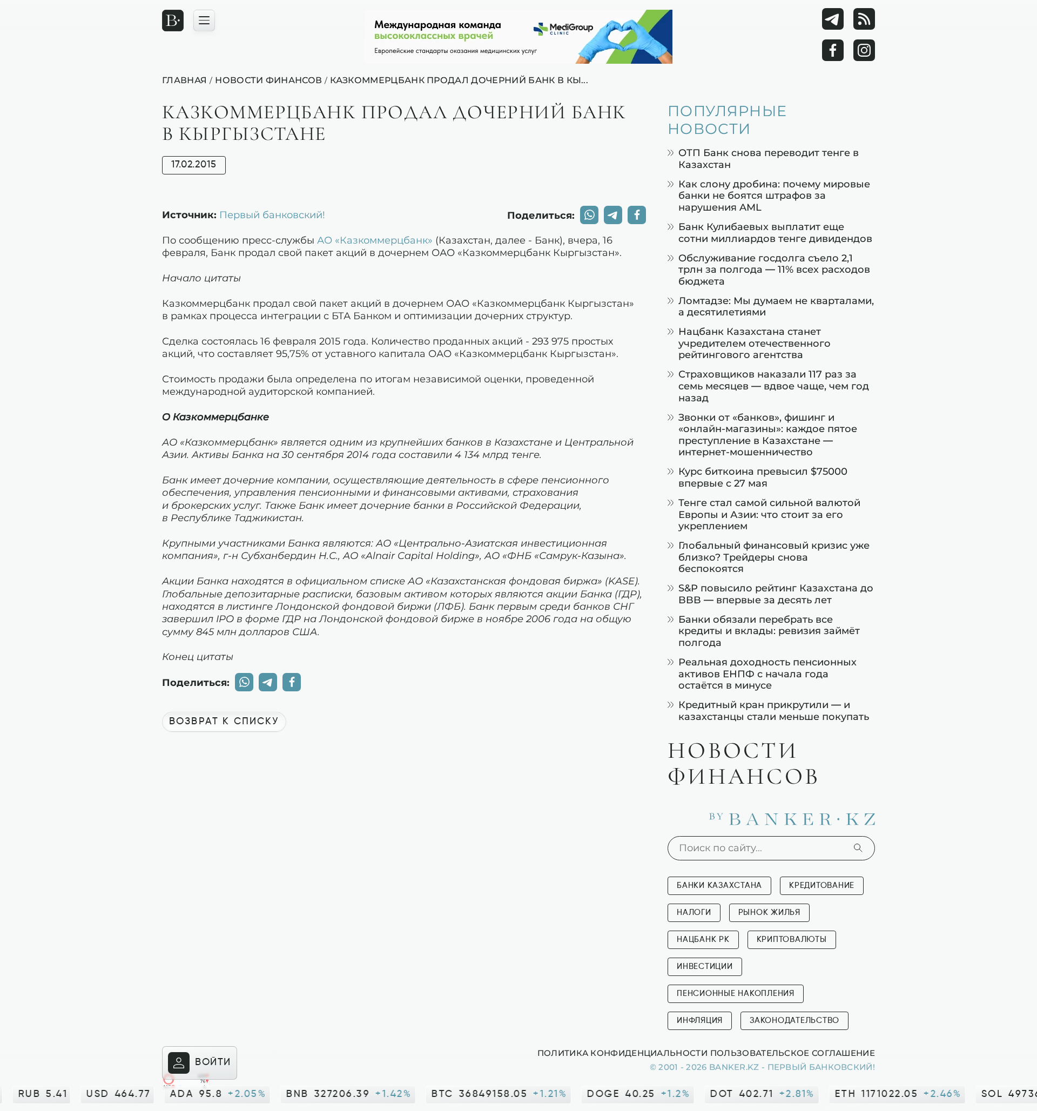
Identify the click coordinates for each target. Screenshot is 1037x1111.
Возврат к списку (224, 721)
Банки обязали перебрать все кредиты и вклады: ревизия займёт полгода (769, 631)
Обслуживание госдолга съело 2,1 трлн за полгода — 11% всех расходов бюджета (774, 269)
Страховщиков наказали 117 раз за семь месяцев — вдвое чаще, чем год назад (773, 385)
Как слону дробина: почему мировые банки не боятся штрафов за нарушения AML (774, 195)
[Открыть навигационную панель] (204, 20)
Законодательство (794, 1020)
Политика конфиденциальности (622, 1053)
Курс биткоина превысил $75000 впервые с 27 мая (762, 477)
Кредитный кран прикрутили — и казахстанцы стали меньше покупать (773, 710)
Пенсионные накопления (735, 993)
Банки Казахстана (719, 885)
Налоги (694, 912)
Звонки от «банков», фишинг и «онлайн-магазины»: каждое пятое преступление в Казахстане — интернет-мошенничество (767, 435)
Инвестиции (705, 966)
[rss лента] (864, 19)
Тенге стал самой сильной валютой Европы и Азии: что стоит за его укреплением (769, 514)
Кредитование (821, 885)
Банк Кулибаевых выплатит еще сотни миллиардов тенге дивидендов (775, 232)
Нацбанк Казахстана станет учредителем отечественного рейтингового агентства (754, 343)
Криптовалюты (792, 939)
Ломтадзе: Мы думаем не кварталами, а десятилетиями (776, 306)
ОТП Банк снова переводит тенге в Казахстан (768, 158)
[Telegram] (833, 19)
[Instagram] (864, 50)
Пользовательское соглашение (792, 1053)
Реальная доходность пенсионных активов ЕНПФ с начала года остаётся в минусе (767, 673)
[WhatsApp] (589, 215)
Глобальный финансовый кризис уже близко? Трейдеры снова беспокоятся (774, 557)
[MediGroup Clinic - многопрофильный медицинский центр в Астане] (518, 37)
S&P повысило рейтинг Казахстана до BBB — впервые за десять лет (775, 593)
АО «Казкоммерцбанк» (375, 240)
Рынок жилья (769, 912)
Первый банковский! (272, 214)
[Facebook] (833, 50)
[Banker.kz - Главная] (173, 20)
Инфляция (700, 1020)
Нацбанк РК (703, 939)
